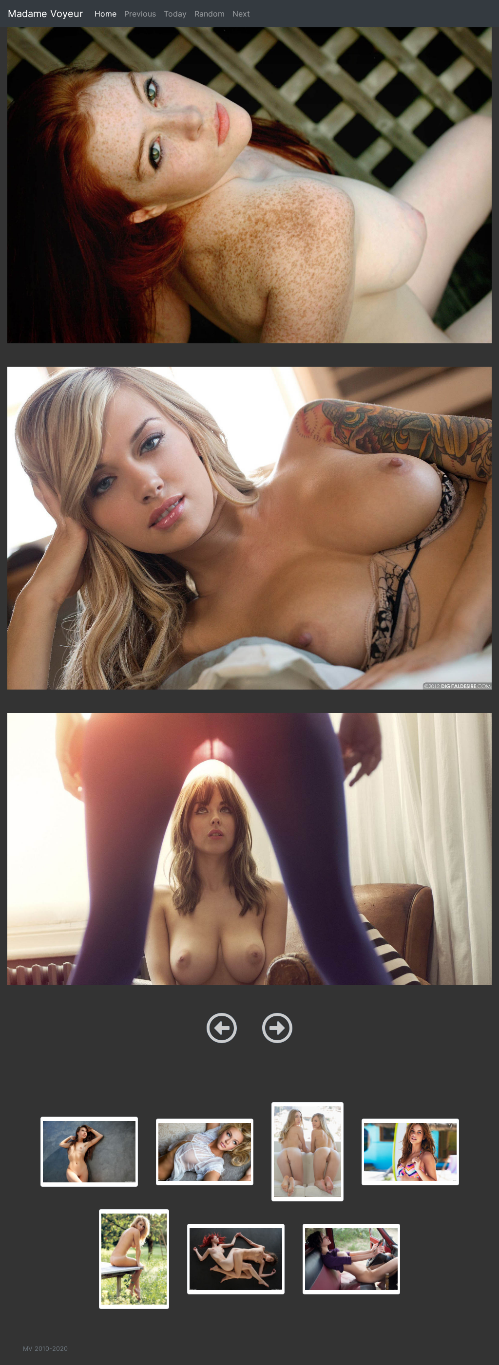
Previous (140, 14)
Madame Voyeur (45, 13)
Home (107, 13)
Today (175, 14)
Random (209, 14)
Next (241, 14)
